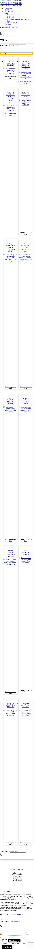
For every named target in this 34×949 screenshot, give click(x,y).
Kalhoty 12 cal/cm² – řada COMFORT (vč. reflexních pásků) (10, 247)
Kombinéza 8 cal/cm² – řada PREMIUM (25, 705)
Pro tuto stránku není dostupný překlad (14, 929)
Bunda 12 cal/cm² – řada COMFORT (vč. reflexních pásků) (25, 65)
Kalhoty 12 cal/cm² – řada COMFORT (25, 95)
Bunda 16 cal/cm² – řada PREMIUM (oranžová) (10, 400)
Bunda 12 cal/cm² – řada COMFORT (10, 63)
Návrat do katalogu (14, 941)
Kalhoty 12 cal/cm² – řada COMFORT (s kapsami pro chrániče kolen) (10, 97)
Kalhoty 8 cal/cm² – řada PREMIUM (10, 705)
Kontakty (2, 36)
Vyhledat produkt (5, 27)
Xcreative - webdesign (17, 914)
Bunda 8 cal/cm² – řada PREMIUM (25, 552)
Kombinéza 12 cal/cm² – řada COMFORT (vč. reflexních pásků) (25, 247)
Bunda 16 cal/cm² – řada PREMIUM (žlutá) (25, 400)
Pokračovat (7, 947)
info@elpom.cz (17, 877)
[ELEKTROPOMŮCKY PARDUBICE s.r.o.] (11, 3)
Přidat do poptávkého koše (10, 77)
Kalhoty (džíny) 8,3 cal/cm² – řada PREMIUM (10, 553)
